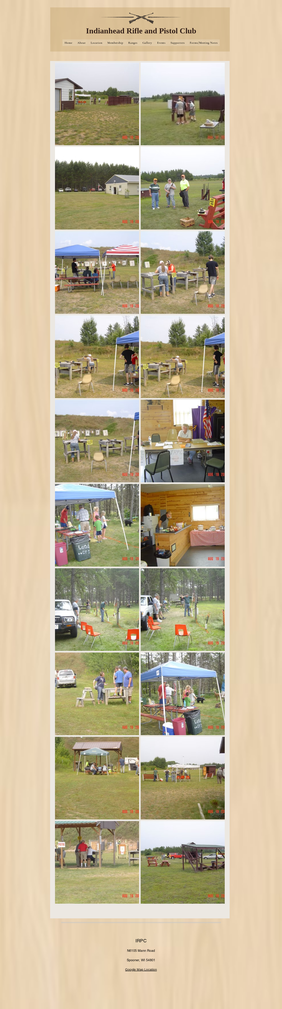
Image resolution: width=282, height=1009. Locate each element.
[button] (97, 104)
